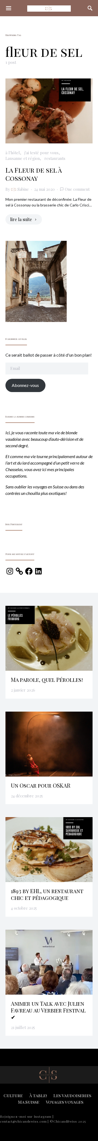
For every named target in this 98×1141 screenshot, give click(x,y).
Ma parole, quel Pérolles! (47, 679)
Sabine (23, 189)
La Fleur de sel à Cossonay (33, 174)
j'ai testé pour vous (41, 152)
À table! (38, 1095)
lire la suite (21, 219)
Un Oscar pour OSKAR (41, 785)
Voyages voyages (64, 1102)
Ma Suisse (28, 1102)
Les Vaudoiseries (72, 1095)
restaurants (54, 158)
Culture (13, 1095)
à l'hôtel (12, 152)
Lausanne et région (22, 158)
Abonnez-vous (25, 385)
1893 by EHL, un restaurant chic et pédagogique (47, 894)
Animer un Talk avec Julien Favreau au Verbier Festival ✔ (48, 1010)
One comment (77, 189)
